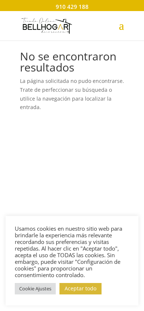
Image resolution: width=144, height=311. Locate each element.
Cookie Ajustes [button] (35, 288)
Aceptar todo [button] (80, 288)
